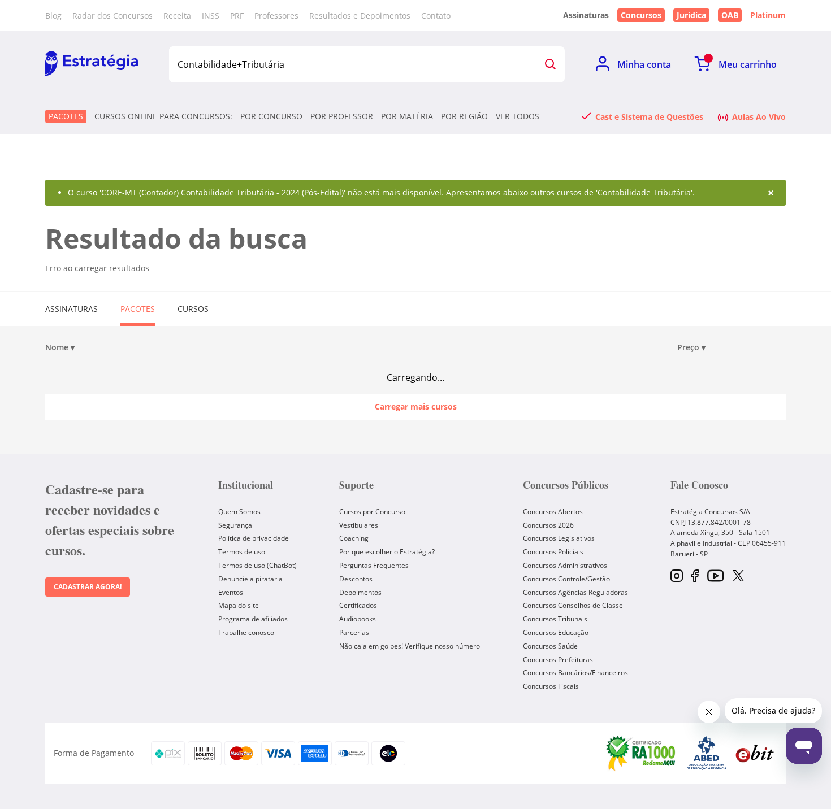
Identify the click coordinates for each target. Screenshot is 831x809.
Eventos (230, 592)
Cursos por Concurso (372, 511)
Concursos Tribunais (555, 619)
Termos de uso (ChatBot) (257, 565)
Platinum (768, 15)
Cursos (193, 308)
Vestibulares (358, 525)
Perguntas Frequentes (374, 565)
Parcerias (354, 632)
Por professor (341, 116)
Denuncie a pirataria (250, 579)
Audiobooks (357, 619)
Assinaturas (71, 308)
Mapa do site (238, 605)
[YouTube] (715, 576)
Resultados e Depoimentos (359, 15)
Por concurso (271, 116)
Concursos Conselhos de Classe (573, 605)
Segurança (235, 525)
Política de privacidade (253, 538)
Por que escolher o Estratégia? (387, 551)
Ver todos (517, 116)
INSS (210, 15)
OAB (729, 15)
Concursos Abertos (553, 511)
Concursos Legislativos (559, 538)
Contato (436, 15)
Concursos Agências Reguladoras (575, 592)
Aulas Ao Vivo (759, 116)
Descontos (356, 579)
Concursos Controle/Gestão (566, 579)
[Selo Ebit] (754, 753)
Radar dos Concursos (112, 15)
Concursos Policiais (553, 551)
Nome (60, 347)
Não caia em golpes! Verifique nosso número (409, 646)
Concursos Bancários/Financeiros (575, 672)
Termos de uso (241, 551)
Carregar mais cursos (416, 406)
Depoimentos (360, 592)
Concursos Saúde (550, 646)
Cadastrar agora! (88, 586)
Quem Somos (239, 511)
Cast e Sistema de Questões (649, 116)
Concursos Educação (555, 632)
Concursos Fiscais (551, 686)
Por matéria (407, 116)
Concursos (641, 15)
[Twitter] (738, 576)
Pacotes (66, 116)
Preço (691, 347)
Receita (177, 15)
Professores (276, 15)
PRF (237, 15)
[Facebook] (695, 576)
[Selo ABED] (706, 753)
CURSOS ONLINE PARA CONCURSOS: (163, 116)
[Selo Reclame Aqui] (641, 753)
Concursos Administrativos (565, 565)
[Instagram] (676, 576)
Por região (464, 116)
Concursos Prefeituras (558, 659)
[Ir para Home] (91, 64)
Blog (53, 15)
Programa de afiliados (253, 619)
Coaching (354, 538)
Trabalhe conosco (246, 632)
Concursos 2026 (548, 525)
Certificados (358, 605)
